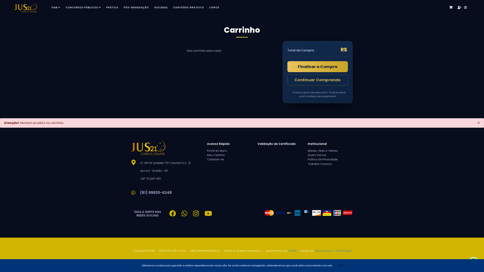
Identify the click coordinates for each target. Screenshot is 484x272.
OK (341, 265)
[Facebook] (175, 215)
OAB (54, 7)
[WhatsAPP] (187, 215)
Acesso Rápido (218, 144)
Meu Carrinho (216, 155)
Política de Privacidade (323, 159)
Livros (214, 7)
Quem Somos (317, 155)
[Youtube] (211, 215)
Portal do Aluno (217, 151)
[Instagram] (199, 215)
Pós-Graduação (136, 7)
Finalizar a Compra (317, 66)
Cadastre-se (215, 159)
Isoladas (161, 7)
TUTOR (292, 251)
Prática (112, 7)
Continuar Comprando (318, 80)
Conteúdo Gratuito (188, 7)
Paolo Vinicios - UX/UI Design (333, 251)
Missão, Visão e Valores (323, 151)
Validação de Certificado (277, 144)
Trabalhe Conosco (320, 164)
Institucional (317, 144)
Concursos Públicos (82, 7)
